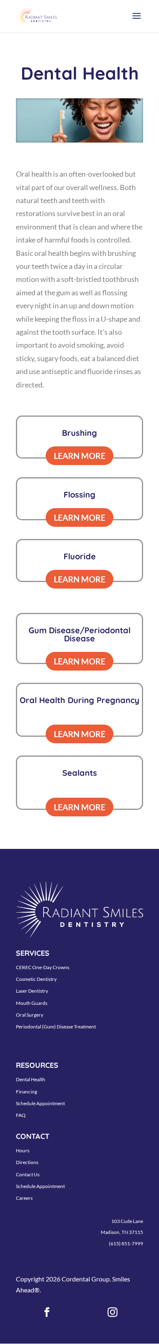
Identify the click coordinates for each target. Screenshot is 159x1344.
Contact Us (28, 1174)
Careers (24, 1198)
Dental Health (30, 1079)
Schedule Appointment (40, 1103)
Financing (26, 1092)
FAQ (21, 1115)
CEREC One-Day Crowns (42, 967)
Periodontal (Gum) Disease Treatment (56, 1027)
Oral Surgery (29, 1015)
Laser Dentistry (32, 991)
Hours (22, 1150)
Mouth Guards (31, 1003)
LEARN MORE (79, 456)
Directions (27, 1162)
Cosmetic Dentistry (36, 979)
